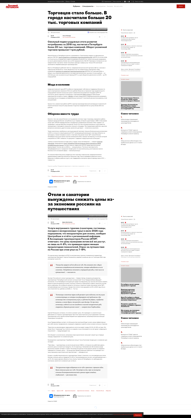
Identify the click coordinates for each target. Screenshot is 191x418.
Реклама (110, 6)
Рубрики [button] (76, 6)
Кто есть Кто (118, 6)
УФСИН (70, 96)
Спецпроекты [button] (88, 6)
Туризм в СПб (60, 391)
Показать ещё (125, 75)
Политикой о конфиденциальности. (123, 414)
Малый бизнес (68, 176)
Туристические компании (83, 391)
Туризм (53, 391)
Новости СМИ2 (52, 187)
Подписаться (107, 1)
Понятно (137, 415)
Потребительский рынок (57, 176)
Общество (108, 391)
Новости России (100, 391)
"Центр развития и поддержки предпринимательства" (75, 57)
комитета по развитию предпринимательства (70, 71)
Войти (181, 6)
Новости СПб (83, 176)
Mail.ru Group (87, 94)
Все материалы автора (69, 37)
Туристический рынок (70, 391)
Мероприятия (101, 6)
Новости (76, 176)
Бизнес (92, 391)
